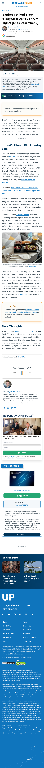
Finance (26, 622)
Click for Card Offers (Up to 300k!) (20, 96)
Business (6, 630)
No (30, 373)
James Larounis (13, 27)
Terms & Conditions (32, 646)
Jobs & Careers (29, 638)
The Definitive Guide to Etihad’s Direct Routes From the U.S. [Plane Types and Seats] (21, 190)
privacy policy (10, 458)
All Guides (19, 646)
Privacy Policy (7, 646)
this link (12, 157)
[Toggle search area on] (41, 3)
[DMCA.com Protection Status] (8, 663)
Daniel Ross (32, 266)
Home (4, 11)
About (5, 641)
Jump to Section (9, 74)
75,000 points (22, 505)
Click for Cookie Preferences (22, 651)
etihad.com (23, 295)
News (9, 11)
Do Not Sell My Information (12, 654)
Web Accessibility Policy (11, 649)
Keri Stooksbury (22, 29)
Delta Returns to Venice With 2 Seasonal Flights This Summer (10, 580)
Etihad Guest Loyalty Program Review (31, 578)
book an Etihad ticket (24, 331)
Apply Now (23, 496)
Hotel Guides (8, 634)
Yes (14, 373)
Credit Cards (7, 626)
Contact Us (27, 641)
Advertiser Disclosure (22, 6)
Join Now (22, 453)
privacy (13, 456)
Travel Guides (29, 626)
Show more (21, 534)
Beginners (6, 638)
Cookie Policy (28, 649)
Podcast (26, 634)
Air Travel (27, 630)
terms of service (21, 458)
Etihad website (22, 215)
